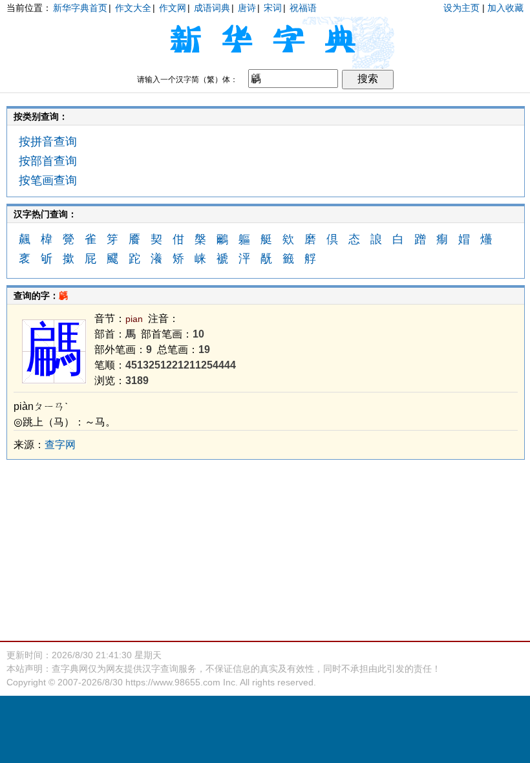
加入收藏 (505, 8)
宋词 (273, 8)
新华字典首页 (80, 8)
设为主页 (461, 8)
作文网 (172, 8)
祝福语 (303, 8)
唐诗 (247, 8)
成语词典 (212, 8)
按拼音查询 (48, 141)
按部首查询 (48, 161)
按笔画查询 (48, 180)
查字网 (60, 444)
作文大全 (133, 8)
